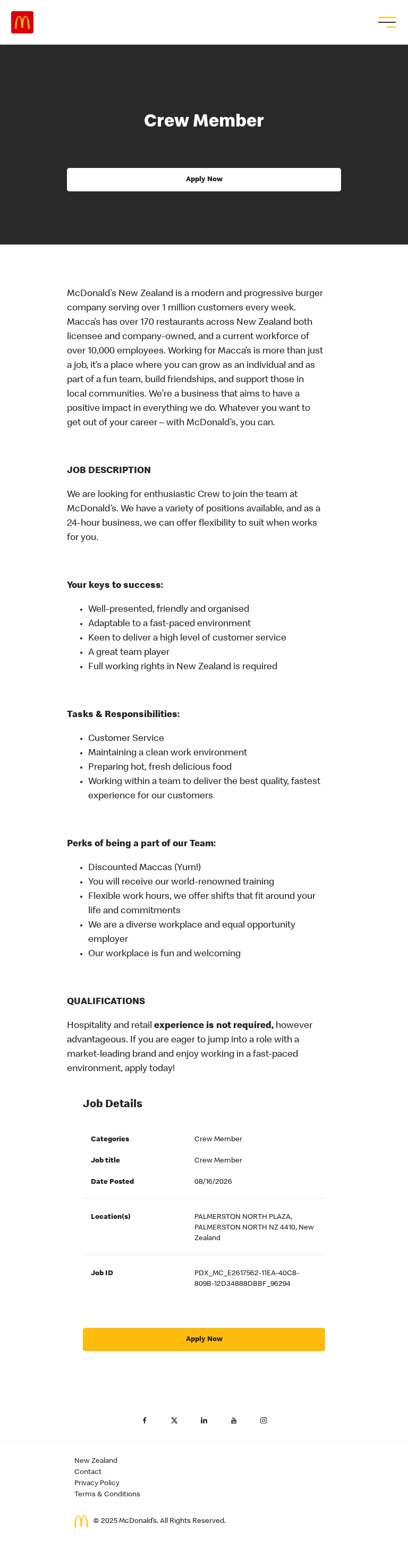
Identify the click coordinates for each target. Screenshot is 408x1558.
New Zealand (95, 1461)
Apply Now (204, 179)
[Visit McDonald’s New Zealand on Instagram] (263, 1420)
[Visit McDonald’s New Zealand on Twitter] (174, 1420)
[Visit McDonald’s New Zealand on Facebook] (144, 1420)
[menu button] (385, 22)
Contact (87, 1472)
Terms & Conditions (107, 1494)
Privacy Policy (97, 1483)
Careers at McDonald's (22, 22)
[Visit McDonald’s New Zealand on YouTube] (234, 1420)
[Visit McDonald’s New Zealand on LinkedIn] (204, 1420)
